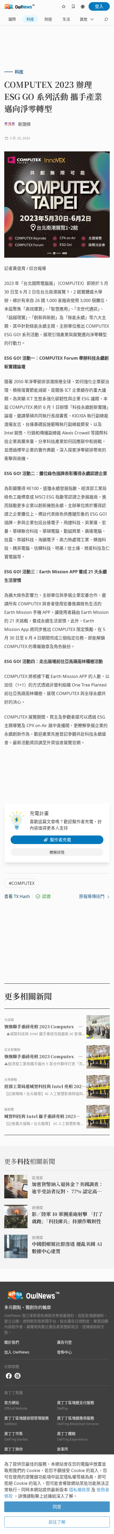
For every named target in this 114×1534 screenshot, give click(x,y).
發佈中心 (64, 1352)
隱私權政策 (80, 1490)
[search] (106, 19)
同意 (57, 1507)
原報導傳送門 (92, 896)
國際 (12, 19)
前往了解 (57, 1522)
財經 (48, 19)
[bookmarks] (73, 6)
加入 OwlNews (16, 1352)
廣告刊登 (64, 1342)
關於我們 (11, 1342)
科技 (30, 19)
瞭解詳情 (57, 852)
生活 (66, 19)
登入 (99, 6)
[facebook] (8, 1376)
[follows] (63, 6)
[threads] (17, 1376)
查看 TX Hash (17, 896)
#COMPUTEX (21, 883)
